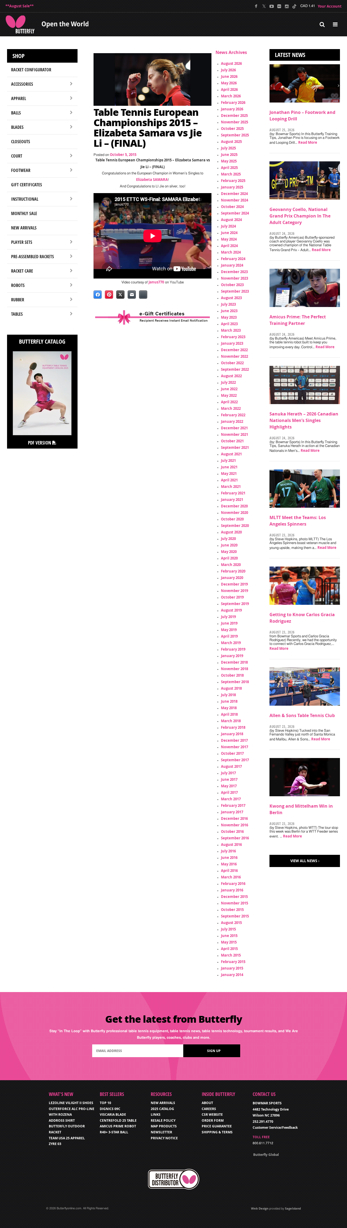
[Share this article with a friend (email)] (132, 294)
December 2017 (234, 740)
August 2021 (231, 454)
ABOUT (207, 1103)
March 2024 (231, 252)
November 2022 (234, 356)
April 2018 (229, 714)
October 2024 (232, 206)
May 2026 (229, 83)
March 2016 (231, 877)
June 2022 (229, 388)
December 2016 (234, 818)
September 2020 (235, 525)
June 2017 (229, 779)
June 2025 (229, 154)
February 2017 (233, 805)
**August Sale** (19, 6)
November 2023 (234, 278)
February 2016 (233, 883)
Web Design (259, 1208)
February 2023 (233, 336)
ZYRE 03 (55, 1143)
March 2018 (231, 720)
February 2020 (233, 571)
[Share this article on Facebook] (98, 294)
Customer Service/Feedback (275, 1127)
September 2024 (235, 213)
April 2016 (229, 870)
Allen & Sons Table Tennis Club (302, 715)
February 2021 (233, 493)
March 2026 (231, 96)
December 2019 (234, 584)
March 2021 (231, 486)
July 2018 (228, 694)
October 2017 (232, 753)
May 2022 (229, 395)
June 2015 (229, 935)
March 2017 (231, 799)
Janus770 (156, 282)
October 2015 (232, 909)
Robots (18, 285)
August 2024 (231, 219)
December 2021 (234, 428)
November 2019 (234, 590)
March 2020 (231, 564)
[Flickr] (279, 6)
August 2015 (231, 922)
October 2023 (232, 284)
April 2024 (229, 245)
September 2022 (235, 369)
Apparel (18, 98)
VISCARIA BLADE (113, 1114)
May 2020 (229, 551)
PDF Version (40, 443)
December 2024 (234, 193)
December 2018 (234, 662)
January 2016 (232, 890)
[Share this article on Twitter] (120, 294)
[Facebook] (256, 6)
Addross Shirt (62, 1120)
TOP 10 (105, 1103)
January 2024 (232, 265)
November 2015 (234, 903)
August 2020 (231, 532)
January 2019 (232, 655)
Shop (18, 56)
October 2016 (232, 831)
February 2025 (233, 180)
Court (16, 156)
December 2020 (234, 506)
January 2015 (232, 968)
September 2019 (235, 603)
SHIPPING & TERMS (217, 1132)
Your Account (330, 6)
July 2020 (228, 538)
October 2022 (232, 362)
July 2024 (228, 226)
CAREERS (209, 1109)
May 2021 (229, 473)
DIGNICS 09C (110, 1109)
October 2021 (232, 441)
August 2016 (231, 844)
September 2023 (235, 291)
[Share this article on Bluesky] (143, 294)
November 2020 (234, 512)
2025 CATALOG (162, 1109)
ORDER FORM (213, 1120)
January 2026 (232, 109)
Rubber (17, 300)
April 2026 (229, 89)
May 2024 (229, 239)
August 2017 (231, 766)
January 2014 (232, 974)
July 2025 (228, 148)
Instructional (24, 199)
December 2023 (234, 271)
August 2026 (231, 63)
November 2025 (234, 122)
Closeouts (20, 142)
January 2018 (232, 733)
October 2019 (232, 597)
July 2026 (228, 70)
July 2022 (228, 382)
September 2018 (235, 681)
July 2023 (228, 304)
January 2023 (232, 343)
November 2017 (234, 746)
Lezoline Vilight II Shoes (71, 1103)
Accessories (22, 84)
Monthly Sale (24, 213)
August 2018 (231, 688)
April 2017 (229, 792)
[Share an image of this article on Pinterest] (109, 294)
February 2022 (233, 414)
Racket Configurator (31, 70)
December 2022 (234, 349)
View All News (303, 860)
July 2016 (228, 851)
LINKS (155, 1114)
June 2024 (229, 232)
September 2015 (235, 916)
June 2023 (229, 310)
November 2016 (234, 825)
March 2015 (231, 955)
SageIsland (293, 1208)
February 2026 (233, 102)
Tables (17, 314)
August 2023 (231, 297)
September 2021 (235, 447)
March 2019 (231, 642)
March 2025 (231, 174)
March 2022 (231, 408)
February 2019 (233, 649)
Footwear (20, 170)
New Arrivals (24, 228)
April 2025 (229, 167)
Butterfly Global (266, 1154)
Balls (16, 113)
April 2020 (229, 558)
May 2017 (229, 786)
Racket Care (22, 271)
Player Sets (21, 242)
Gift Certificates (26, 185)
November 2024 (234, 200)
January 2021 (232, 499)
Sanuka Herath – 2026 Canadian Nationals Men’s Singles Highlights (303, 420)
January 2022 (232, 421)
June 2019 (229, 623)
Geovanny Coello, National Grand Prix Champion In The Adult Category (299, 215)
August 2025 (231, 141)
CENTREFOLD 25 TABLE (118, 1120)
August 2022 (231, 375)
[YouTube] (271, 6)
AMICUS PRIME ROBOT (118, 1126)
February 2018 (233, 727)
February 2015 (233, 961)
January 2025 (232, 187)
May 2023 (229, 317)
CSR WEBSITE (212, 1114)
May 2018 (229, 707)
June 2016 (229, 857)
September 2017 (235, 759)
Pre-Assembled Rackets (32, 257)
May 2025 (229, 161)
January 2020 (232, 577)
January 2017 (232, 812)
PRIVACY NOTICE (164, 1138)
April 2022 (229, 401)
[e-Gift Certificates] (152, 317)
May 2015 (229, 942)
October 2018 (232, 675)
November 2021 (234, 434)
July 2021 (228, 460)
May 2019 (229, 629)
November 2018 (234, 668)
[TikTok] (294, 6)
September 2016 (235, 838)
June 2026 (229, 76)
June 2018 (229, 701)
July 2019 (228, 616)
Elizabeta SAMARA (152, 179)
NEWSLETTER (161, 1132)
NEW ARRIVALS (163, 1103)
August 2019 (231, 610)
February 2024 (233, 258)
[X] (264, 6)
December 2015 (234, 896)
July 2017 (228, 772)
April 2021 (229, 480)
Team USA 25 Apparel (67, 1138)
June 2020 (229, 545)
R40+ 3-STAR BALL (114, 1132)
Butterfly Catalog (42, 341)
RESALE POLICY (163, 1120)
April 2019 (229, 636)
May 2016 (229, 864)
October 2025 (232, 128)
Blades (17, 127)
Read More (307, 142)
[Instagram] (286, 6)
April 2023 (229, 323)
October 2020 (232, 519)
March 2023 (231, 330)
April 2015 (229, 948)
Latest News (290, 55)
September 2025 (235, 135)
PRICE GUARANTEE (217, 1126)
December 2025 (234, 115)
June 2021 (229, 467)
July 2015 (228, 929)
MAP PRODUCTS (164, 1126)
